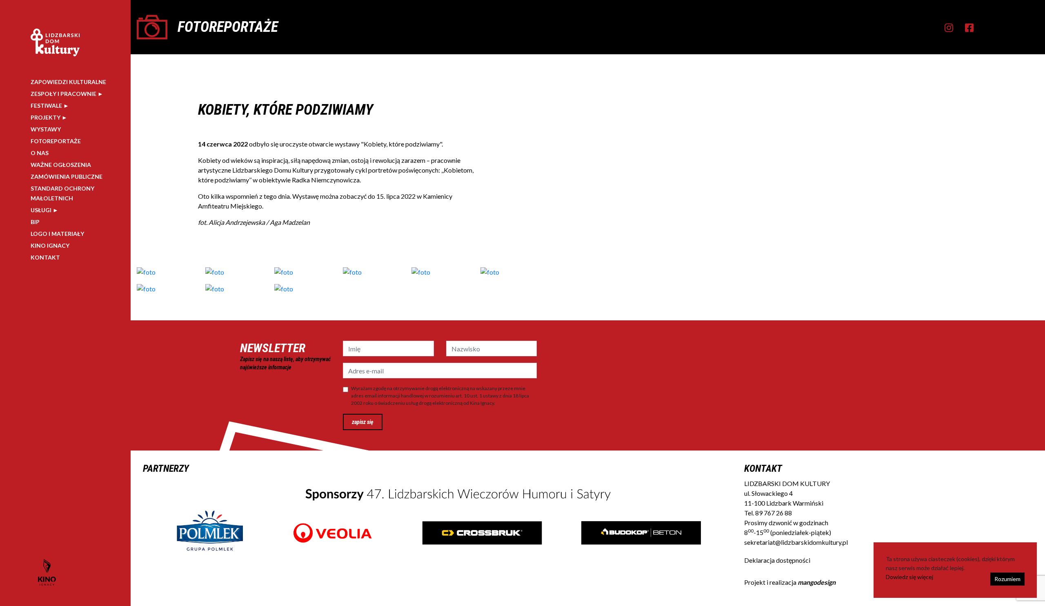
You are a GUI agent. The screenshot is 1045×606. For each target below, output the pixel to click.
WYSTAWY (46, 129)
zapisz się (363, 422)
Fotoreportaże (56, 141)
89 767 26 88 (773, 513)
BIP (35, 221)
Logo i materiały (57, 233)
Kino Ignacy (50, 245)
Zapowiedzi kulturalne (68, 81)
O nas (40, 152)
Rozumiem (1007, 578)
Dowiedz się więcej (909, 576)
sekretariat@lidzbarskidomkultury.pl (796, 542)
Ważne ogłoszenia (61, 164)
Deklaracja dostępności (777, 560)
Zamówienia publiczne (66, 176)
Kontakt (45, 257)
